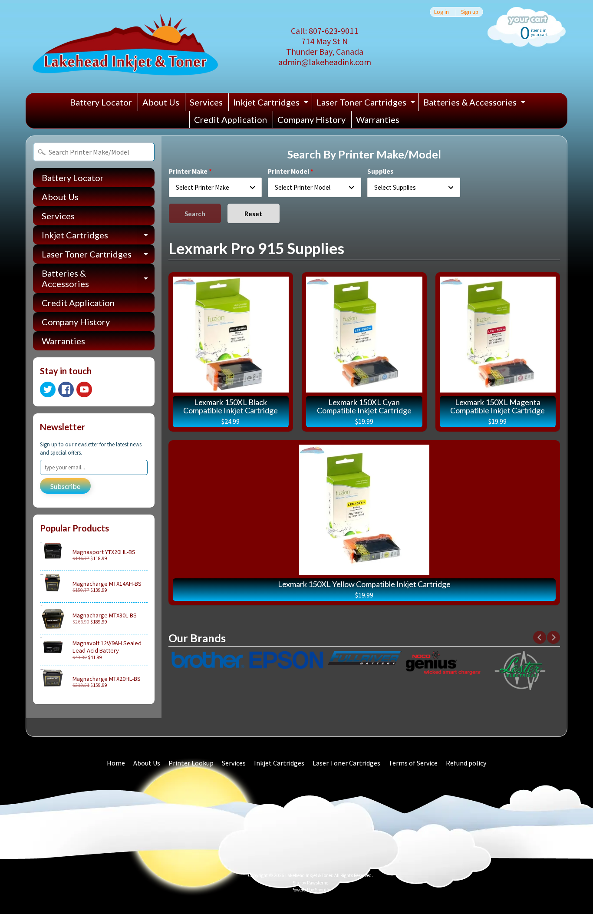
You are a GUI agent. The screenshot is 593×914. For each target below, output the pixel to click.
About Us (160, 102)
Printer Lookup (191, 763)
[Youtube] (84, 389)
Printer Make (188, 171)
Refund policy (466, 763)
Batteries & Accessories (475, 104)
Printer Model (288, 171)
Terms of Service (413, 763)
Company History (311, 119)
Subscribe (65, 486)
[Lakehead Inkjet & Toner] (125, 46)
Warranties (377, 119)
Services (206, 102)
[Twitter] (48, 389)
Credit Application (230, 119)
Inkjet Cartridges (271, 104)
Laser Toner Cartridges (366, 104)
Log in (441, 12)
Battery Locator (101, 102)
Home (116, 763)
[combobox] (215, 187)
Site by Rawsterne (310, 883)
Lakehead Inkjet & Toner (308, 875)
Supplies (380, 171)
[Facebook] (66, 389)
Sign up (469, 12)
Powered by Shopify (310, 890)
